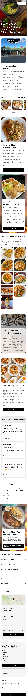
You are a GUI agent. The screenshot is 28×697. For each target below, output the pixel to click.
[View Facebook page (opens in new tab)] (3, 680)
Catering (4, 652)
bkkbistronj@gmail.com (8, 625)
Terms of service (6, 671)
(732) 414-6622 (6, 622)
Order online (13, 634)
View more (5, 434)
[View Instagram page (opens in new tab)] (5, 680)
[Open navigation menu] (24, 3)
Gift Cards (5, 658)
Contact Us (5, 660)
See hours (22, 630)
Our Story (4, 654)
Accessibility (5, 673)
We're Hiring (5, 656)
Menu (20, 3)
